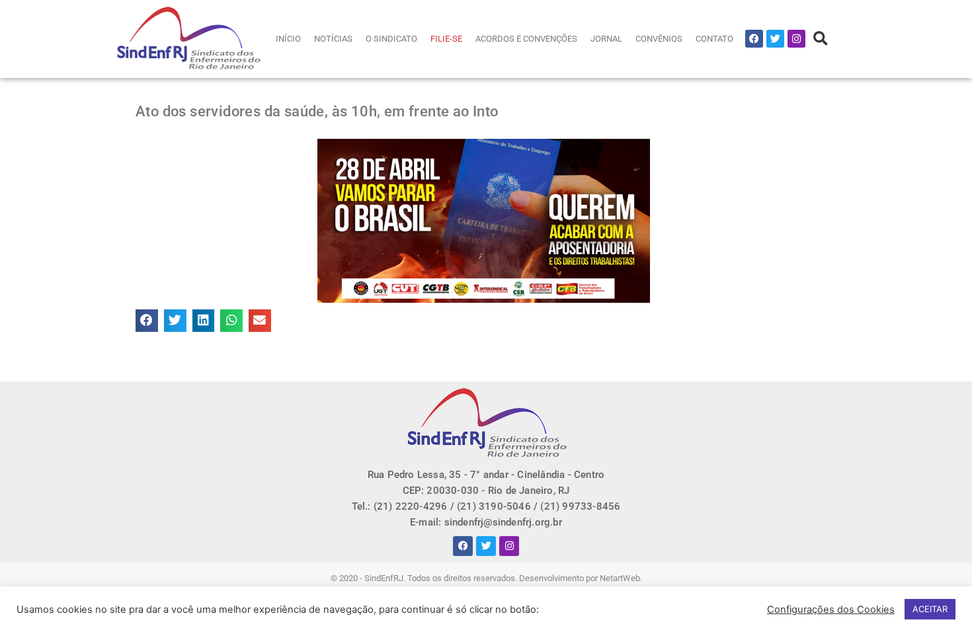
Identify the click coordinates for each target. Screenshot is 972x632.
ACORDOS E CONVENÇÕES (526, 39)
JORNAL (606, 39)
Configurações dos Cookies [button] (831, 609)
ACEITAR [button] (930, 609)
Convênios (658, 39)
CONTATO (714, 39)
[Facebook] (754, 39)
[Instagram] (796, 39)
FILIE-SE (446, 39)
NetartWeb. (621, 578)
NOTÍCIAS (333, 39)
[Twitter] (775, 39)
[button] (820, 39)
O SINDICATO (391, 39)
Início (288, 39)
